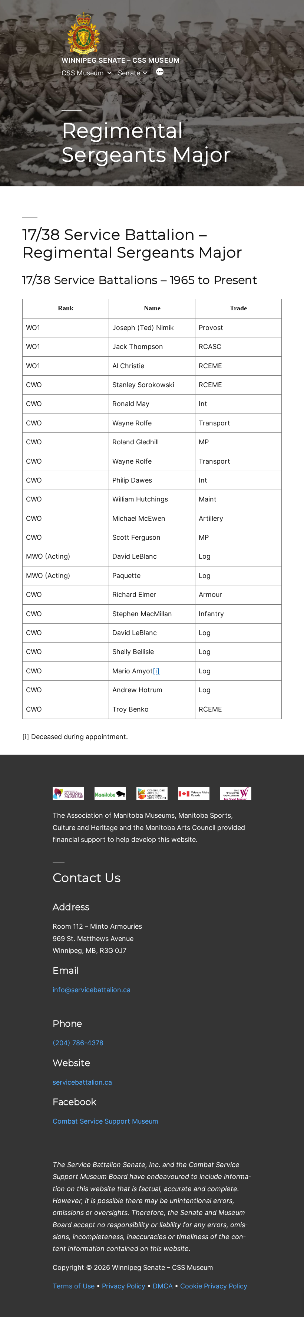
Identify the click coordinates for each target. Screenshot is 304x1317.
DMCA (163, 1286)
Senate (129, 73)
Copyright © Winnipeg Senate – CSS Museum (133, 1267)
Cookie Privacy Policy (213, 1286)
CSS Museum (83, 73)
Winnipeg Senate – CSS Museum (120, 60)
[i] (156, 671)
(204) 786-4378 (78, 1043)
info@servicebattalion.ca (91, 990)
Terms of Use (74, 1286)
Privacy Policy (123, 1286)
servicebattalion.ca (82, 1082)
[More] (159, 72)
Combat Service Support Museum (105, 1121)
